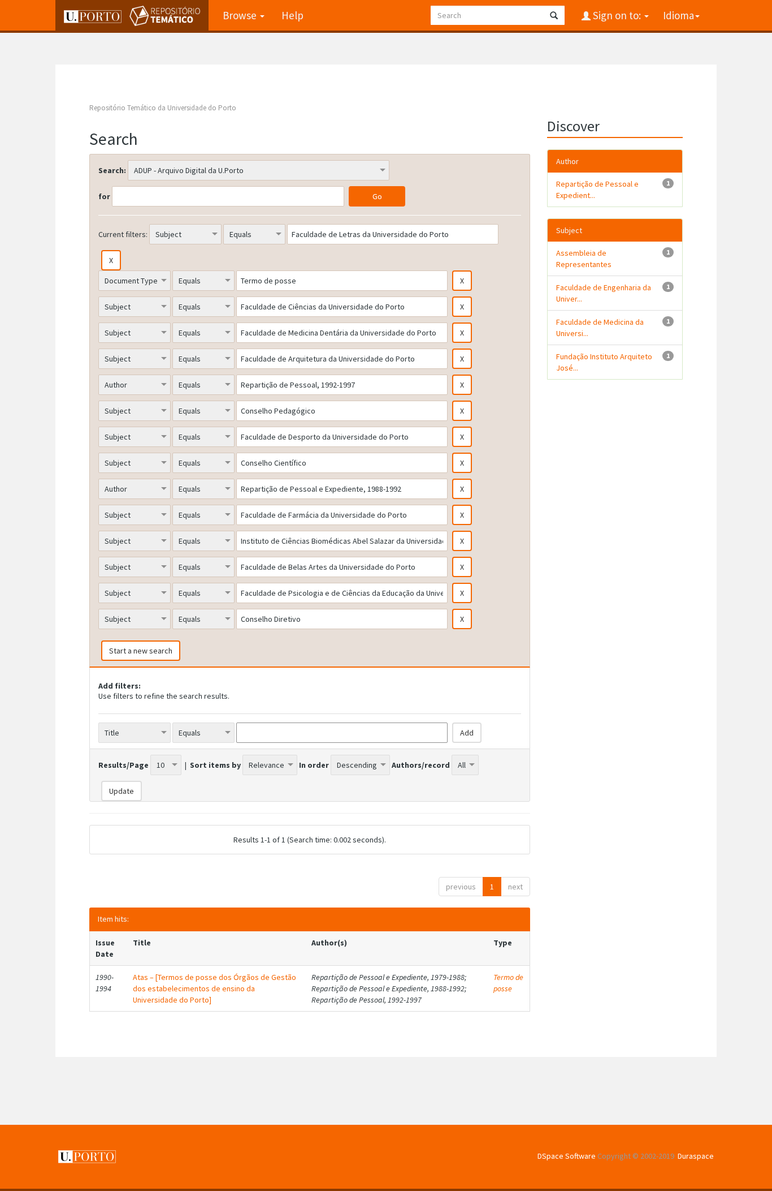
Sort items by (215, 765)
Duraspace (696, 1156)
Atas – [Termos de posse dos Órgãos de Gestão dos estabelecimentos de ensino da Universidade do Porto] (214, 988)
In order (314, 765)
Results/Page (123, 765)
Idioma (678, 15)
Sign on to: (617, 15)
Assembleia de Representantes (583, 258)
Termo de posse (508, 983)
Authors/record (421, 765)
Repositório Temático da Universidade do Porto (162, 108)
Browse (241, 15)
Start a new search (140, 651)
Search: (112, 170)
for (104, 196)
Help (292, 15)
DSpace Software (566, 1156)
